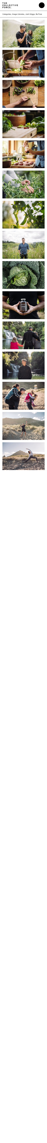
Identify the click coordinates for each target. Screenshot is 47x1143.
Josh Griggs (30, 14)
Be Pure (39, 14)
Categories (6, 14)
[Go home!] (10, 5)
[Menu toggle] (42, 5)
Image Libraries (18, 14)
